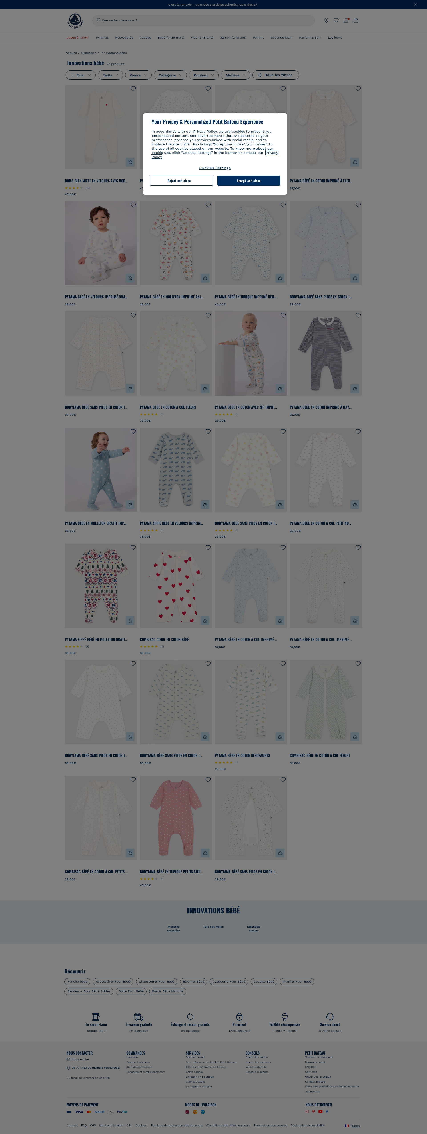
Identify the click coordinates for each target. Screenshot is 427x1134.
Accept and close (249, 180)
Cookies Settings (215, 168)
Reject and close (179, 180)
